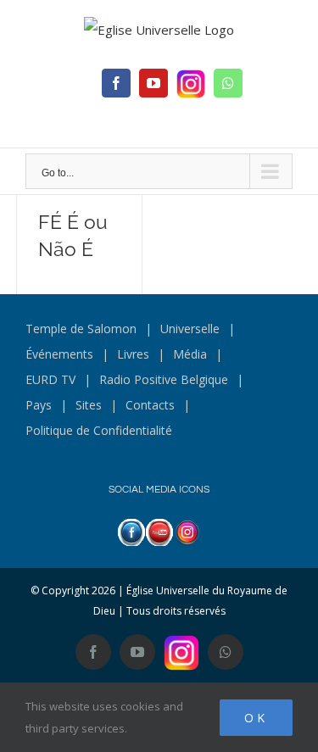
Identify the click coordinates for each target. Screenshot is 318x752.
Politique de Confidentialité (98, 430)
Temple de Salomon (81, 328)
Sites (88, 405)
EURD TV (50, 379)
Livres (133, 354)
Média (190, 354)
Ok (256, 718)
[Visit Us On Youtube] (159, 531)
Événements (59, 354)
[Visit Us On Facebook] (131, 531)
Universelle (190, 328)
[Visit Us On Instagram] (187, 531)
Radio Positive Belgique (163, 379)
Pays (38, 405)
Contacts (150, 405)
